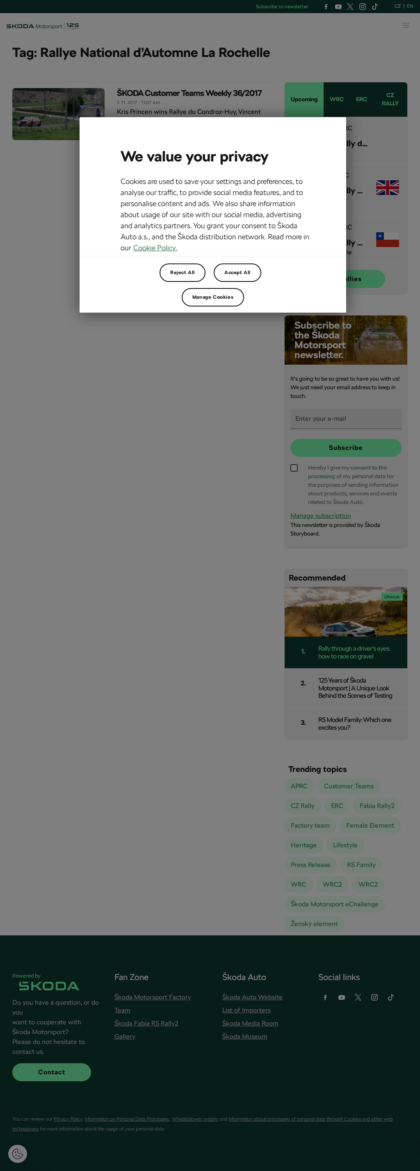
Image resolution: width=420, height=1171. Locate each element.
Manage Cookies (212, 297)
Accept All (237, 272)
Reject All (182, 272)
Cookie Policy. (155, 247)
